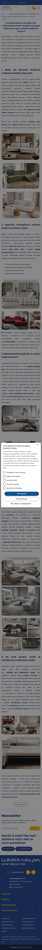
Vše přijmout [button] (22, 494)
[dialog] (21, 475)
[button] (21, 504)
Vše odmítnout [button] (21, 499)
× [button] (37, 445)
